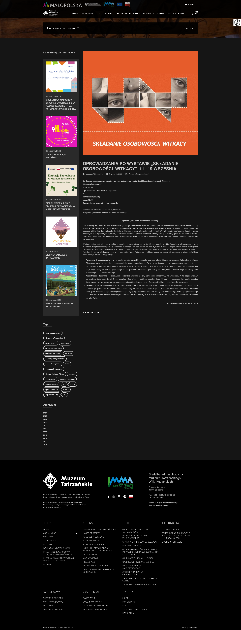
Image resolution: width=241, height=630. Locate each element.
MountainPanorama (67, 379)
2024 (45, 419)
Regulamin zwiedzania (95, 609)
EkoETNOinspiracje (52, 364)
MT (64, 384)
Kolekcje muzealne (93, 537)
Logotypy (48, 564)
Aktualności (133, 174)
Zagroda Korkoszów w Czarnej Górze (139, 579)
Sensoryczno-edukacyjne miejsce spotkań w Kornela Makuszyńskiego (177, 535)
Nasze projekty (91, 533)
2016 (45, 444)
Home (46, 529)
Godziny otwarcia (92, 602)
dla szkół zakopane (52, 353)
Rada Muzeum (90, 554)
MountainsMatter (51, 384)
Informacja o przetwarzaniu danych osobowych (59, 559)
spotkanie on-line (51, 389)
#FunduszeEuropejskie (54, 338)
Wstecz (189, 28)
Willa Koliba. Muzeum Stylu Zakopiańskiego (137, 537)
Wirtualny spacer (53, 598)
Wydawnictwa (90, 558)
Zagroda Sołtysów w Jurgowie (139, 584)
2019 (45, 435)
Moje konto (128, 602)
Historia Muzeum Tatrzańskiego (100, 529)
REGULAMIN (128, 613)
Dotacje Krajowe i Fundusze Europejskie (98, 570)
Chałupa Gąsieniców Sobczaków (139, 542)
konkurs (72, 374)
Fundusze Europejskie (53, 369)
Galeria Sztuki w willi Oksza (137, 558)
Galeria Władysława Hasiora (138, 562)
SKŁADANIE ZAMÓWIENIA (134, 609)
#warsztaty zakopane (53, 348)
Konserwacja (50, 379)
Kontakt (47, 544)
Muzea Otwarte (91, 541)
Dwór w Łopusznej (132, 546)
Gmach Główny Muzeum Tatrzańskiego (135, 530)
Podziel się (88, 312)
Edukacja (68, 353)
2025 (45, 416)
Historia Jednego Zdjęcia (54, 374)
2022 (45, 425)
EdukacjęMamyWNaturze (55, 358)
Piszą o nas (89, 562)
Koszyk (126, 606)
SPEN (72, 384)
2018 (45, 438)
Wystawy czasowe (53, 602)
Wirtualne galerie (53, 609)
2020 (45, 431)
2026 (45, 412)
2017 (45, 441)
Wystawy (48, 537)
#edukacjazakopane (52, 333)
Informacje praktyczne (96, 606)
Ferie (67, 364)
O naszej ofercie (171, 529)
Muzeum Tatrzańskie (94, 174)
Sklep (125, 598)
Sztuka (66, 389)
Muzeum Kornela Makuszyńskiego (131, 567)
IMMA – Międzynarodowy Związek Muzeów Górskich (57, 553)
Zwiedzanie (49, 541)
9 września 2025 (115, 174)
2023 (45, 422)
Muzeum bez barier (93, 544)
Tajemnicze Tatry (51, 394)
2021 (45, 428)
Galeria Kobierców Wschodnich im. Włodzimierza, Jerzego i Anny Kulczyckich (140, 552)
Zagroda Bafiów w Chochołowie (132, 573)
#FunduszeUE (50, 343)
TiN (64, 394)
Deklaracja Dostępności (56, 548)
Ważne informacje (172, 542)
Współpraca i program (95, 566)
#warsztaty (65, 343)
